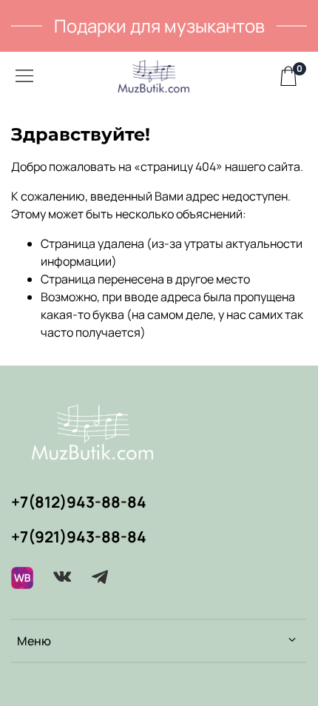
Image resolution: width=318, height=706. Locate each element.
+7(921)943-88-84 (78, 536)
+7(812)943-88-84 (78, 501)
